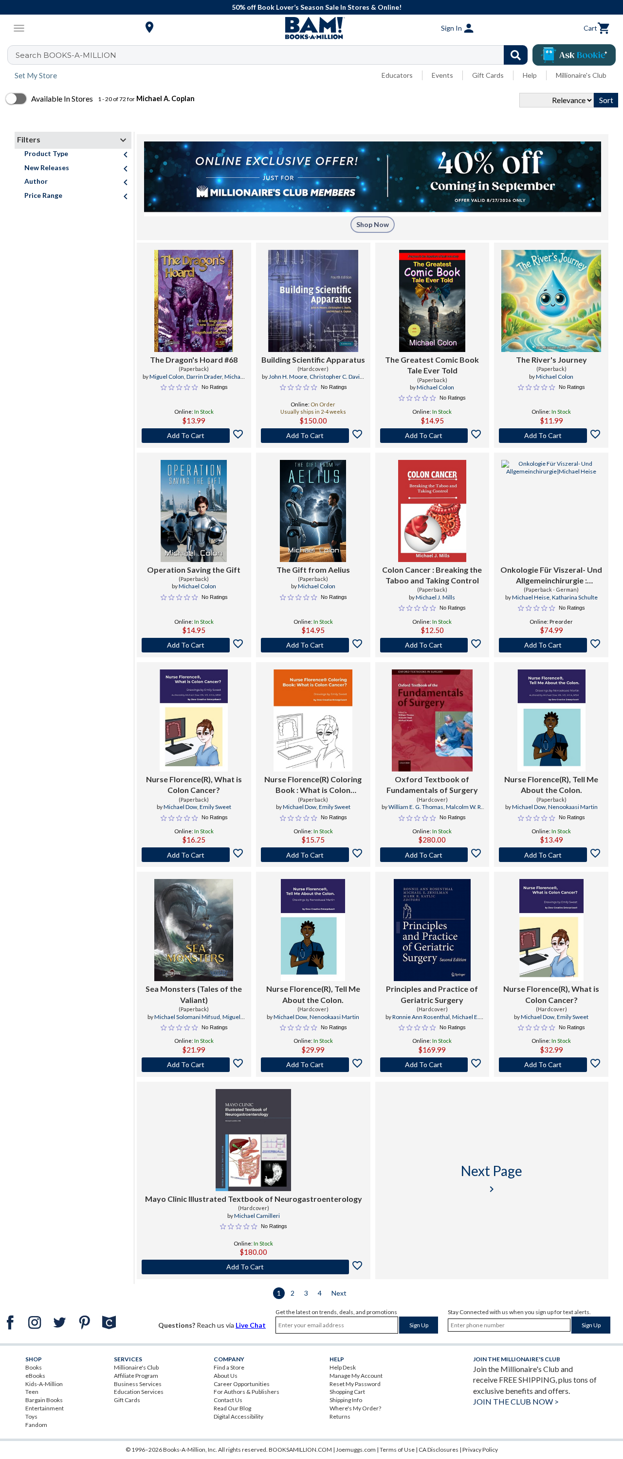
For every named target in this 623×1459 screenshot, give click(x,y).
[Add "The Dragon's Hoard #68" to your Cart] (194, 435)
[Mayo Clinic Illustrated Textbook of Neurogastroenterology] (253, 1140)
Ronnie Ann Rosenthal (421, 1016)
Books (33, 1367)
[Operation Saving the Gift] (193, 510)
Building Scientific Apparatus (313, 359)
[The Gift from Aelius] (312, 510)
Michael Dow (180, 806)
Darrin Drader (204, 376)
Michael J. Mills (435, 597)
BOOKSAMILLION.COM (300, 1449)
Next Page (491, 1178)
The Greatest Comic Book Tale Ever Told (432, 365)
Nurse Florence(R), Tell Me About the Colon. (551, 784)
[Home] (311, 28)
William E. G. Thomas (415, 806)
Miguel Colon (166, 376)
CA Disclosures (438, 1449)
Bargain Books (44, 1400)
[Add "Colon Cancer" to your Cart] (432, 645)
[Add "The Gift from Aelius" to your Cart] (313, 645)
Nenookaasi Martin (573, 806)
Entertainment (44, 1408)
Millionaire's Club (581, 75)
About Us (226, 1375)
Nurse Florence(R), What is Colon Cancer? (194, 784)
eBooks (35, 1375)
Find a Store (229, 1367)
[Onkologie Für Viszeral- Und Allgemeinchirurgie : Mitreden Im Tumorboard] (551, 510)
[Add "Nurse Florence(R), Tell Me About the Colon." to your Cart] (551, 854)
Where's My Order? (355, 1408)
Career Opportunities (242, 1384)
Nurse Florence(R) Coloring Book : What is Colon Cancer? (313, 785)
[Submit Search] (516, 55)
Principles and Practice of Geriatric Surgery (432, 994)
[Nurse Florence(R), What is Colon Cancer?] (193, 720)
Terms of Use (397, 1449)
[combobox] (274, 55)
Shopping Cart (347, 1391)
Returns (340, 1416)
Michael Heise (531, 597)
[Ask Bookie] (574, 55)
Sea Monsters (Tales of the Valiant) (194, 994)
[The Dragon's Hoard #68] (194, 300)
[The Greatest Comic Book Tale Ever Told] (432, 300)
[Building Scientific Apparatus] (313, 300)
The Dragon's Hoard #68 (194, 359)
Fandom (36, 1424)
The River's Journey (551, 359)
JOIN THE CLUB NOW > (516, 1401)
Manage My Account (356, 1375)
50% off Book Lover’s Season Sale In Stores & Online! (317, 7)
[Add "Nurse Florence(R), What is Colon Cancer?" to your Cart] (194, 854)
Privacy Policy (480, 1449)
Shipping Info (346, 1400)
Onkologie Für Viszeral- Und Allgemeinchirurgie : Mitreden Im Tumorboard (551, 575)
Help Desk (343, 1367)
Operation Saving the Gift (193, 569)
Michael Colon (435, 387)
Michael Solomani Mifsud (208, 380)
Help (530, 75)
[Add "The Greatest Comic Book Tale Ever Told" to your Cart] (432, 435)
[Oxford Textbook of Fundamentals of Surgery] (432, 720)
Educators (397, 75)
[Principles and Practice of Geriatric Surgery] (432, 930)
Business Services (138, 1384)
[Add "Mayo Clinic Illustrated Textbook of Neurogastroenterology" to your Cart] (254, 1267)
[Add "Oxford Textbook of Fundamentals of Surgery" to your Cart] (432, 854)
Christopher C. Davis (336, 376)
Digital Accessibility (238, 1416)
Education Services (139, 1391)
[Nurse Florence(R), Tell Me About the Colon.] (551, 720)
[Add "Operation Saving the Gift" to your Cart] (194, 645)
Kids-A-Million (44, 1384)
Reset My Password (355, 1384)
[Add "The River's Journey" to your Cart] (551, 435)
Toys (31, 1416)
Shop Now (372, 224)
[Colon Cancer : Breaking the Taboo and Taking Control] (432, 510)
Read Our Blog (232, 1408)
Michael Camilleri (257, 1215)
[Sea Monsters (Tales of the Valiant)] (194, 930)
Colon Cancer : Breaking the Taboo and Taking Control (432, 575)
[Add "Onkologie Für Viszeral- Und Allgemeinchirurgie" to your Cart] (551, 645)
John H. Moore (288, 376)
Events (442, 75)
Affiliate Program (136, 1375)
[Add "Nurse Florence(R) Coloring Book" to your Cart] (313, 854)
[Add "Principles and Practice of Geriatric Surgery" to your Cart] (432, 1064)
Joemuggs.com (356, 1449)
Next (339, 1293)
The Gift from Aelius (313, 569)
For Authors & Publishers (246, 1391)
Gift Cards (488, 75)
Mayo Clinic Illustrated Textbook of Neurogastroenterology (253, 1198)
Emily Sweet (215, 806)
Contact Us (228, 1400)
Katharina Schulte (575, 597)
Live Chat (251, 1325)
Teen (31, 1391)
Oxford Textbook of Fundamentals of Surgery (432, 784)
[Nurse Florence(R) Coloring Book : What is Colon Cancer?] (313, 720)
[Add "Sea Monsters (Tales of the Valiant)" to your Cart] (194, 1064)
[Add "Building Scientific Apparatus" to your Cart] (313, 435)
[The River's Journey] (551, 300)
